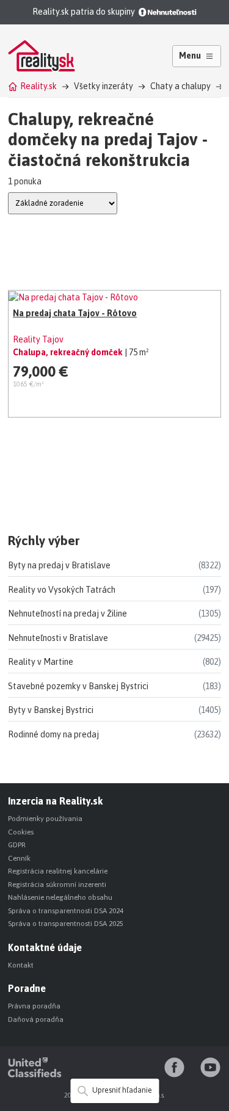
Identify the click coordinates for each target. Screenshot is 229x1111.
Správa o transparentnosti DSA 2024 (65, 911)
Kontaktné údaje (45, 947)
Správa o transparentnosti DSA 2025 (65, 923)
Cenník (19, 858)
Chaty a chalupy (180, 86)
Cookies (21, 832)
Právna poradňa (34, 1006)
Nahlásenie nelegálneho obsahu (60, 897)
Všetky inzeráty (103, 86)
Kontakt (21, 965)
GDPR (17, 845)
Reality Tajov (38, 339)
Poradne (27, 988)
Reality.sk (38, 86)
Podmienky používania (45, 818)
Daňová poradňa (36, 1019)
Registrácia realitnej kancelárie (57, 871)
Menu (190, 55)
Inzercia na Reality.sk (55, 800)
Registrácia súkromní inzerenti (57, 884)
